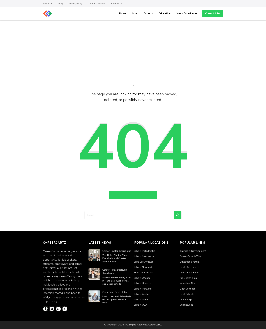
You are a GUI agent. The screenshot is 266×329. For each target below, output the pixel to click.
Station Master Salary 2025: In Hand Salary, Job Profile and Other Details (116, 280)
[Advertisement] (133, 43)
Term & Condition (96, 3)
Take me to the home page (133, 194)
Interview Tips (187, 283)
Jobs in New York (143, 267)
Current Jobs (212, 13)
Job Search (120, 251)
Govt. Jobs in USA (144, 272)
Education (165, 13)
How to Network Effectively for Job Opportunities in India (116, 299)
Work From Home (187, 13)
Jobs (134, 13)
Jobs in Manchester (144, 256)
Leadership (186, 299)
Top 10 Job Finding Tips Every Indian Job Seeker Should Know (114, 258)
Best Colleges (187, 288)
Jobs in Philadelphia (144, 251)
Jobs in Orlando (142, 278)
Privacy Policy (75, 3)
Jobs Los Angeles (143, 261)
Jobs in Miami (141, 299)
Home (122, 13)
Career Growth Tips (190, 256)
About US (47, 3)
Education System (190, 261)
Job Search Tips (188, 278)
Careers (148, 13)
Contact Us (116, 3)
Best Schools (187, 294)
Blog (60, 3)
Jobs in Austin (141, 294)
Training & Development (193, 251)
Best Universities (189, 267)
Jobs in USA (140, 304)
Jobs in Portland (142, 288)
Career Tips (108, 251)
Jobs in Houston (142, 283)
